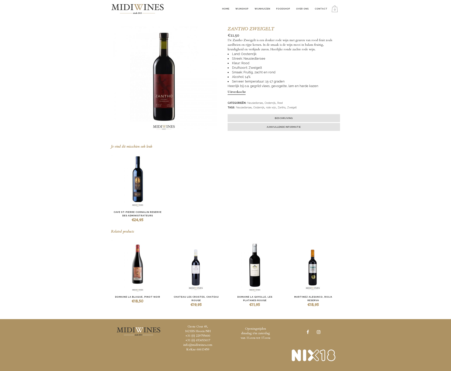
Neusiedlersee (255, 103)
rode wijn (271, 107)
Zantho (281, 107)
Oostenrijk (270, 103)
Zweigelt (292, 107)
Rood (280, 103)
